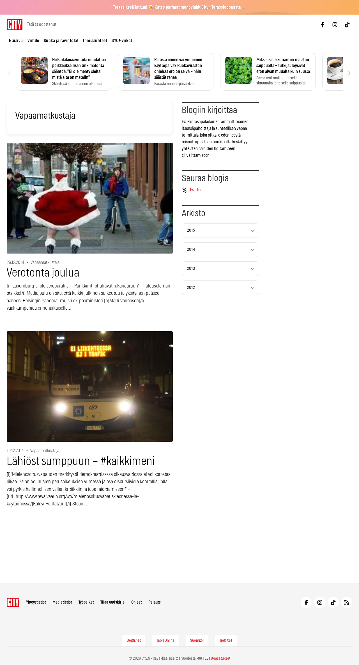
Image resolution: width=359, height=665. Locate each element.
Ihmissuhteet (95, 40)
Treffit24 (226, 641)
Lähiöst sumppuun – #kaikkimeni (81, 461)
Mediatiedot (62, 602)
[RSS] (346, 602)
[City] (13, 602)
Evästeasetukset (217, 659)
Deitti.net (134, 641)
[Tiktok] (347, 25)
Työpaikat (86, 602)
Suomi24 (197, 641)
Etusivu (16, 40)
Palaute (154, 602)
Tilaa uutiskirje (112, 602)
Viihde (33, 40)
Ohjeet (136, 602)
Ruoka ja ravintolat (61, 40)
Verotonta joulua (43, 273)
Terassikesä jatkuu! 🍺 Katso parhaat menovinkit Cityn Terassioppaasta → (179, 7)
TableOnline (165, 641)
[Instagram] (335, 25)
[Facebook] (322, 25)
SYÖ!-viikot (122, 40)
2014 (191, 249)
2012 (191, 288)
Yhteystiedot (36, 602)
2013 (191, 268)
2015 (191, 230)
